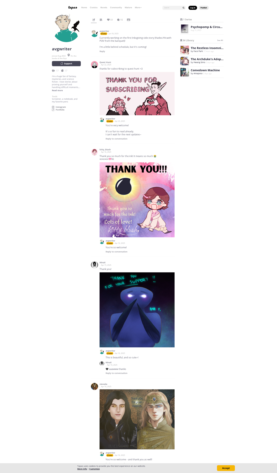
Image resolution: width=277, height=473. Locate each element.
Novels (103, 7)
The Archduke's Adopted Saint (212, 59)
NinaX (102, 262)
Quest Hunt (105, 62)
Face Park (198, 51)
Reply (102, 51)
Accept (226, 468)
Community (116, 7)
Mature (128, 7)
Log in (192, 8)
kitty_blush (105, 149)
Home (84, 7)
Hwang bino (199, 62)
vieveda (103, 384)
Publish (204, 8)
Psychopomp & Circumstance (211, 27)
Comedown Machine (205, 70)
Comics (94, 7)
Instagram (61, 107)
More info (82, 469)
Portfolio (60, 110)
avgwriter (104, 31)
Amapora (198, 73)
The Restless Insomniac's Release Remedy (221, 48)
